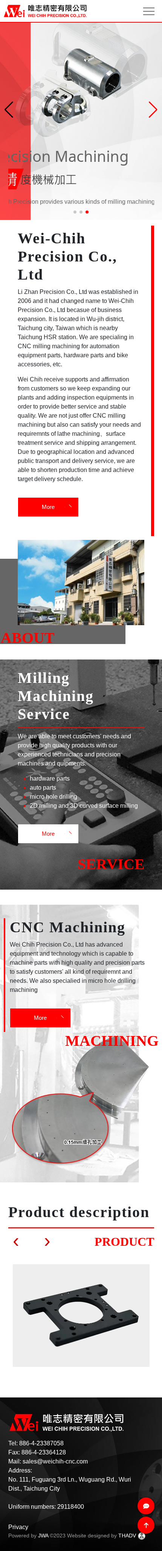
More (48, 507)
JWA (43, 1536)
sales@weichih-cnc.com (55, 1461)
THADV (127, 1536)
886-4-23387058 (41, 1443)
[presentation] (16, 1241)
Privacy (18, 1527)
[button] (153, 109)
